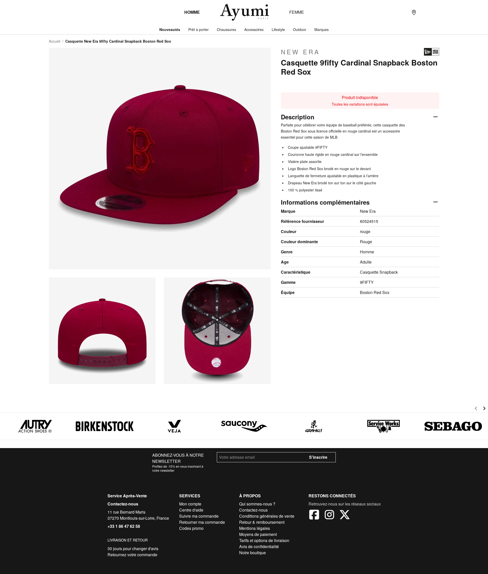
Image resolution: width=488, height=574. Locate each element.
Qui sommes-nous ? (257, 504)
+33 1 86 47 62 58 (124, 526)
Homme (192, 12)
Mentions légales (254, 528)
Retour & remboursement (261, 522)
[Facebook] (314, 515)
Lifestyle (278, 29)
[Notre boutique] (414, 12)
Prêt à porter (198, 29)
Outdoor (299, 29)
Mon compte (190, 504)
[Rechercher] (404, 12)
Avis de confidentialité (259, 546)
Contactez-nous (123, 504)
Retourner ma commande (202, 522)
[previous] (476, 409)
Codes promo (191, 528)
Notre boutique (252, 552)
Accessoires (254, 29)
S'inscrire (318, 457)
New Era (300, 52)
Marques (321, 29)
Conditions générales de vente (266, 516)
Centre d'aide (191, 510)
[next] (484, 409)
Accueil (54, 41)
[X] (344, 515)
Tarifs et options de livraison (264, 540)
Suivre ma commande (199, 516)
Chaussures (226, 29)
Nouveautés (169, 29)
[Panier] (434, 12)
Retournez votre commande (132, 554)
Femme (296, 12)
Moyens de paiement (258, 534)
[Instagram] (329, 515)
